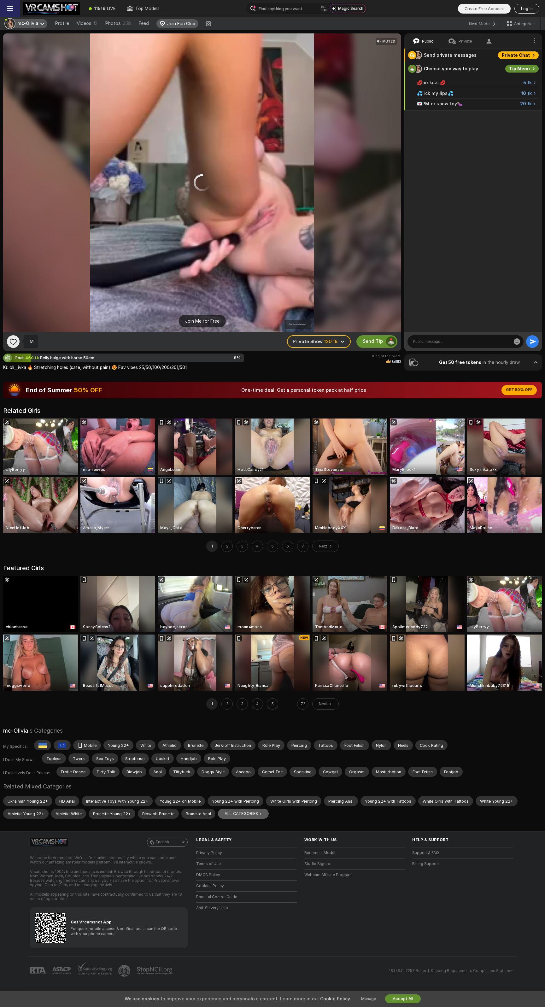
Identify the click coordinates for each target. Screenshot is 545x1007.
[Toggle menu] (10, 8)
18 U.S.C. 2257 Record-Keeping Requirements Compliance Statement (452, 971)
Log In (527, 8)
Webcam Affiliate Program (328, 875)
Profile (62, 23)
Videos (87, 23)
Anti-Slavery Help (212, 908)
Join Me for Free (202, 321)
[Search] (323, 8)
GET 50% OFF (519, 390)
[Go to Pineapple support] (125, 971)
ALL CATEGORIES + (243, 813)
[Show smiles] (517, 341)
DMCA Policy (208, 875)
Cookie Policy (335, 998)
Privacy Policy (209, 853)
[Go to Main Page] (51, 8)
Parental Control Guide (216, 897)
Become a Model (319, 853)
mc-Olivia (15, 730)
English (162, 842)
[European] (62, 745)
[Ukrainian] (42, 745)
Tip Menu (519, 68)
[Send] (532, 341)
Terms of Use (208, 864)
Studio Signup (317, 864)
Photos (118, 23)
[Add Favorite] (13, 341)
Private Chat (516, 55)
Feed (143, 23)
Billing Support (425, 864)
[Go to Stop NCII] (155, 971)
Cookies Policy (210, 886)
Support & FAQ (425, 853)
